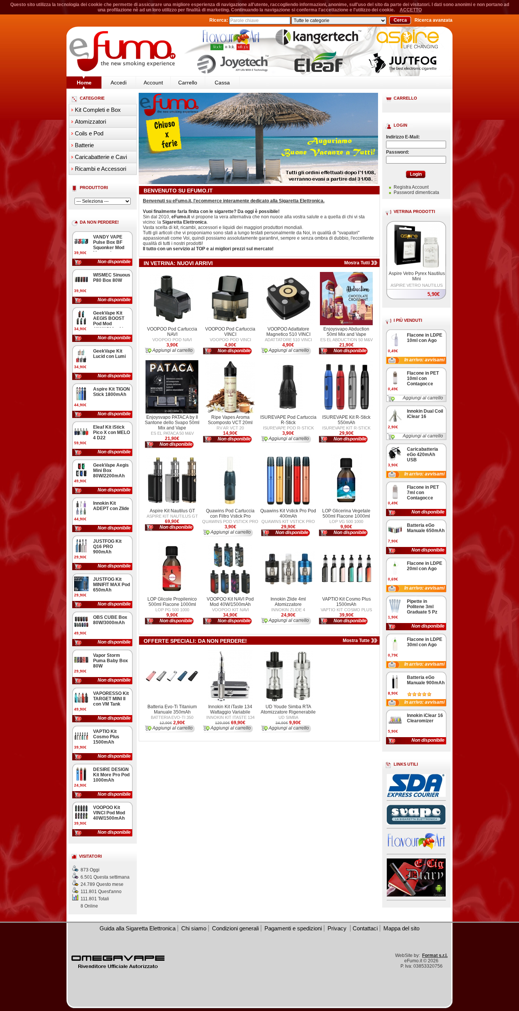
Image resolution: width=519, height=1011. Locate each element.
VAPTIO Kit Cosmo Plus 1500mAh (106, 737)
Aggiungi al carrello (423, 398)
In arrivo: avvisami (424, 359)
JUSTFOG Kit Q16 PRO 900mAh (107, 547)
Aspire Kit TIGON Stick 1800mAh (111, 391)
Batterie (84, 145)
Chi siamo (193, 928)
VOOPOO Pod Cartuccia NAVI (172, 331)
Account (153, 82)
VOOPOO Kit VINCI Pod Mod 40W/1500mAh (109, 813)
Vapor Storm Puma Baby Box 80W (110, 661)
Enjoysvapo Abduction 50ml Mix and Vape (346, 331)
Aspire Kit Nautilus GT (172, 510)
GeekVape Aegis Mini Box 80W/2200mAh (111, 470)
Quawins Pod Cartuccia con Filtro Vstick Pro (230, 513)
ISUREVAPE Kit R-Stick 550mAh (346, 420)
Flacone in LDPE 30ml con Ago (424, 642)
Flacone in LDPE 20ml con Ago (424, 566)
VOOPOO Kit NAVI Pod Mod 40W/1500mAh (230, 601)
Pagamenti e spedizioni (293, 928)
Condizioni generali (235, 928)
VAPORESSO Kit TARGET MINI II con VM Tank (111, 699)
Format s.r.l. (435, 955)
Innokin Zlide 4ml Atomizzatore (288, 601)
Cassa (222, 82)
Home (84, 82)
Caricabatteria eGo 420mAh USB (422, 455)
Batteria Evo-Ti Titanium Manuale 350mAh (172, 709)
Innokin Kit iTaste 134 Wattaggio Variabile (230, 709)
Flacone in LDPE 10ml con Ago (424, 337)
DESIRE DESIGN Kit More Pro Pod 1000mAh (111, 775)
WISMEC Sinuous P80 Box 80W (111, 277)
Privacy (338, 928)
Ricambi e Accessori (100, 168)
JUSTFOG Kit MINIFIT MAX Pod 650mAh (111, 585)
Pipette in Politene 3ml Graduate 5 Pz (422, 607)
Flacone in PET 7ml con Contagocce (423, 493)
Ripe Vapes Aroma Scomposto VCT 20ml (230, 420)
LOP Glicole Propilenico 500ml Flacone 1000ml (172, 601)
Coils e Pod (89, 133)
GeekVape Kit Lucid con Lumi (109, 353)
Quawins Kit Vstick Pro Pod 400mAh (288, 513)
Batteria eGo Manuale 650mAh (426, 528)
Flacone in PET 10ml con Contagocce (423, 378)
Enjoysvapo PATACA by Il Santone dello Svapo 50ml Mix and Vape (172, 423)
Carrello (187, 82)
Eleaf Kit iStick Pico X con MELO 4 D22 (111, 432)
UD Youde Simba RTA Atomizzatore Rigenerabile (288, 709)
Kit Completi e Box (98, 110)
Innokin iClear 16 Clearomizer (425, 718)
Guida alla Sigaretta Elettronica (138, 928)
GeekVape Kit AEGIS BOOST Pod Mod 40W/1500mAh (109, 321)
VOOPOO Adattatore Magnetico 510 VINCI (288, 331)
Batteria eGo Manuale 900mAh (426, 680)
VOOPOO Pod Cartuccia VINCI (230, 331)
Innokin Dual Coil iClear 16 (425, 414)
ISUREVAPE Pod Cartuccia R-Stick (288, 420)
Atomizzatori (90, 121)
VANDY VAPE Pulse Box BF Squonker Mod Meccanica (108, 245)
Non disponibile (114, 261)
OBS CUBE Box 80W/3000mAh (110, 620)
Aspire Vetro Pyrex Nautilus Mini (417, 276)
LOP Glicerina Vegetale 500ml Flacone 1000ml (346, 513)
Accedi (119, 82)
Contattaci (365, 928)
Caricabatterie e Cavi (101, 157)
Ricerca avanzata (434, 20)
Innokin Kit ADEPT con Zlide (111, 506)
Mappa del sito (401, 928)
